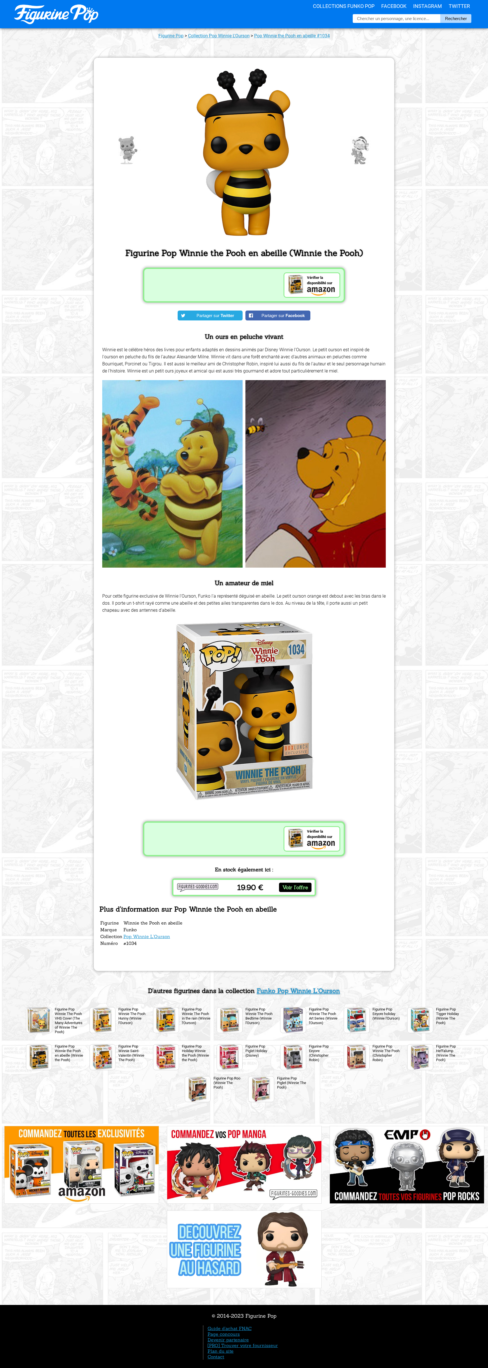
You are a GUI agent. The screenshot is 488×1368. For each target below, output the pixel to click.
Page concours (224, 1334)
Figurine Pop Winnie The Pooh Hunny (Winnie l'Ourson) (131, 1016)
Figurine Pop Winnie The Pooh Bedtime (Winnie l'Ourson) (259, 1016)
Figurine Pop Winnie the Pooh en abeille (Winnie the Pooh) (69, 1053)
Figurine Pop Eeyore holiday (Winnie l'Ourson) (386, 1013)
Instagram (427, 6)
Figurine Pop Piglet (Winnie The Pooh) (291, 1082)
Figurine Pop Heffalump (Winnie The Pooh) (446, 1053)
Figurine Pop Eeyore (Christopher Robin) (319, 1053)
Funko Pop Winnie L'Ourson (298, 991)
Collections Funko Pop (343, 6)
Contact (216, 1357)
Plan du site (221, 1351)
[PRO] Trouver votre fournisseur (243, 1345)
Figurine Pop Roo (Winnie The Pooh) (226, 1082)
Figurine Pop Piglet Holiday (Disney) (256, 1050)
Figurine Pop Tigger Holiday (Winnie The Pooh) (447, 1016)
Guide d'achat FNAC (230, 1328)
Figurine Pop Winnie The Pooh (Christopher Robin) (386, 1053)
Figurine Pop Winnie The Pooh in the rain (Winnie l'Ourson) (196, 1016)
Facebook (393, 6)
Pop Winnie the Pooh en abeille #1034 (292, 35)
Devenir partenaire (228, 1340)
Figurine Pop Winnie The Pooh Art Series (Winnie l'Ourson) (323, 1016)
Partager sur (215, 315)
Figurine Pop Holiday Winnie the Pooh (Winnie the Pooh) (195, 1053)
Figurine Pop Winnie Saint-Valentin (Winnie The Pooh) (131, 1053)
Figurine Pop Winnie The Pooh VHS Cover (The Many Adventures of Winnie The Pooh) (68, 1020)
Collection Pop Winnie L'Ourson (219, 35)
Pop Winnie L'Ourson (146, 936)
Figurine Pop (171, 35)
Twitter (459, 6)
